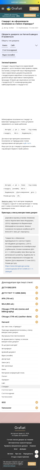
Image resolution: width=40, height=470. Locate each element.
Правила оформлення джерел (16, 446)
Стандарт (5, 386)
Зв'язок (10, 454)
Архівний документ (9, 352)
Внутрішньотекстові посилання (13, 336)
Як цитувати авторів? (9, 345)
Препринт (5, 380)
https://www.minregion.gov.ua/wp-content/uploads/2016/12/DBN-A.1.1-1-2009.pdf (19, 269)
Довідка (23, 449)
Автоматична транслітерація (20, 443)
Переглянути (30, 15)
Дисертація (6, 359)
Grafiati (11, 28)
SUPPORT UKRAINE (18, 2)
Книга (4, 45)
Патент (4, 376)
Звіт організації (7, 366)
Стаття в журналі (9, 50)
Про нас (18, 454)
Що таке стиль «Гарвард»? (11, 327)
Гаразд (31, 464)
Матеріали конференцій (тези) (13, 373)
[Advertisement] (20, 102)
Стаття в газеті (7, 390)
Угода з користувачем (20, 457)
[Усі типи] (36, 45)
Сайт (13, 45)
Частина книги (7, 397)
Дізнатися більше (9, 466)
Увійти (34, 9)
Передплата (28, 454)
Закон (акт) (6, 362)
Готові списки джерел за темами (20, 440)
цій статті (27, 143)
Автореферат (7, 348)
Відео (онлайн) (8, 55)
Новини (33, 446)
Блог (16, 449)
